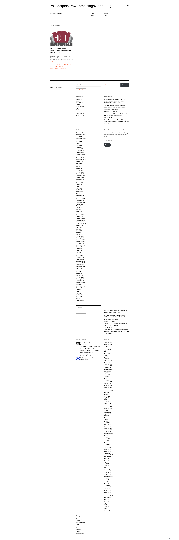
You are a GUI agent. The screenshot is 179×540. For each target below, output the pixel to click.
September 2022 (81, 181)
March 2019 (79, 255)
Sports (78, 111)
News (77, 108)
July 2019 (79, 248)
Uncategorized (80, 113)
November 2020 (80, 220)
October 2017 (80, 284)
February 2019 (80, 257)
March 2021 (79, 213)
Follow (107, 144)
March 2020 (79, 234)
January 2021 (80, 216)
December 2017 (80, 280)
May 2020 (79, 231)
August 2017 (79, 288)
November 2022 (80, 177)
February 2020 (80, 236)
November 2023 (80, 156)
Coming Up (79, 99)
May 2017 (78, 293)
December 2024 (80, 133)
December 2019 (80, 239)
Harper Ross (83, 343)
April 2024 (79, 147)
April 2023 (79, 168)
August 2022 (79, 182)
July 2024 (79, 141)
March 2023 (79, 170)
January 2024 (80, 152)
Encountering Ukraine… (86, 354)
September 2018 (80, 266)
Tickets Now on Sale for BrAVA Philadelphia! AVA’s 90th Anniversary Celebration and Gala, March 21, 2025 (116, 121)
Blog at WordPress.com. (56, 87)
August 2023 (79, 161)
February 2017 (80, 298)
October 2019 (80, 243)
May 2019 (78, 252)
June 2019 (79, 250)
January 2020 (80, 238)
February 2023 (80, 172)
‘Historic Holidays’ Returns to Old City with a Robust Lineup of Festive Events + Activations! (116, 115)
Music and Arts (80, 106)
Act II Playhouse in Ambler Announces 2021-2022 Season (61, 51)
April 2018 (79, 273)
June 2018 (79, 270)
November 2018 (80, 263)
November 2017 (80, 282)
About (92, 15)
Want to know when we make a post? (114, 130)
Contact (106, 13)
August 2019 (79, 247)
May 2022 (79, 188)
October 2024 (80, 136)
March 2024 (79, 149)
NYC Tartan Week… (85, 350)
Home (92, 13)
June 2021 (79, 207)
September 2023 (81, 159)
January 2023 (80, 174)
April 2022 (79, 190)
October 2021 (80, 200)
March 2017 (79, 296)
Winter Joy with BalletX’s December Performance (111, 110)
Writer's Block (80, 115)
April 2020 (79, 232)
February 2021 (80, 215)
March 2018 (79, 275)
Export (78, 101)
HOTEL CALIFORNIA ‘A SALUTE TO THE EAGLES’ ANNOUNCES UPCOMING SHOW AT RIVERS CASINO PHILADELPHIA (115, 101)
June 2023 (79, 165)
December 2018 (80, 261)
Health (78, 104)
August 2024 (79, 140)
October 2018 (80, 264)
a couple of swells (54, 64)
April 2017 (79, 295)
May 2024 (79, 145)
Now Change (63, 66)
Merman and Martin (54, 66)
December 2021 (80, 197)
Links (105, 15)
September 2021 (80, 202)
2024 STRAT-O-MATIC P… (87, 346)
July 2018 (79, 268)
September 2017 (80, 286)
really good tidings (54, 68)
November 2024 (80, 134)
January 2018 (80, 279)
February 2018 (80, 277)
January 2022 (80, 195)
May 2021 (78, 209)
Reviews (78, 110)
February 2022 (80, 193)
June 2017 (79, 291)
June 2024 (79, 143)
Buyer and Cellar (63, 64)
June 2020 (79, 229)
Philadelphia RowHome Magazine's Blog (80, 6)
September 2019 (80, 245)
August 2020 (79, 225)
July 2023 (79, 163)
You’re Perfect (63, 68)
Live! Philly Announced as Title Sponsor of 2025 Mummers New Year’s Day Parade (115, 106)
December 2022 (80, 175)
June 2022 (79, 186)
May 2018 (78, 272)
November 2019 (80, 241)
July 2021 (79, 206)
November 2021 (80, 198)
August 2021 (79, 204)
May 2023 (79, 166)
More (51, 61)
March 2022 (79, 191)
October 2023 (80, 158)
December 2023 (80, 154)
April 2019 (79, 254)
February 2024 (80, 150)
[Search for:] (88, 85)
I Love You (70, 64)
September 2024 (81, 138)
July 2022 (79, 184)
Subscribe (124, 85)
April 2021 (79, 211)
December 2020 (80, 218)
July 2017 (79, 289)
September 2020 (81, 223)
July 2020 (79, 227)
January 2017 (80, 300)
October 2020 (80, 222)
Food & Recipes (80, 103)
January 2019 (80, 259)
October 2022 (80, 179)
